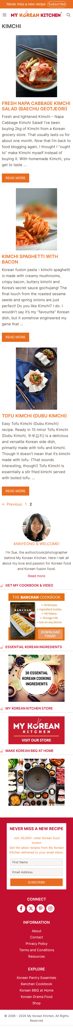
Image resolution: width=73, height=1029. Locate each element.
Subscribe (56, 4)
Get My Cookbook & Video (29, 585)
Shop (36, 1003)
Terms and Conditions (36, 950)
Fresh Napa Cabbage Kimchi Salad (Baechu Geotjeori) (36, 106)
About (36, 931)
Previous (12, 504)
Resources (36, 956)
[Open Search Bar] (68, 14)
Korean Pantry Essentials (36, 978)
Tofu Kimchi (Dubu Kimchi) (34, 416)
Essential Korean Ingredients (33, 647)
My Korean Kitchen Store (29, 708)
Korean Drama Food (36, 997)
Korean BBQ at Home (36, 990)
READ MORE (15, 178)
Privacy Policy (37, 944)
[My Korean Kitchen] (36, 13)
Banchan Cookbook (36, 984)
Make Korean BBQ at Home (29, 751)
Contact (36, 937)
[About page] (36, 546)
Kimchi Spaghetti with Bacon (30, 259)
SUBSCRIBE (36, 882)
